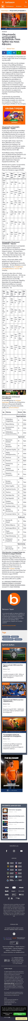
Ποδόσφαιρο (10, 6)
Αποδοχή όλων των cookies (20, 1014)
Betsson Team (11, 48)
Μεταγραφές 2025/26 (8, 639)
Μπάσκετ (19, 6)
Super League (6, 636)
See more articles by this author (9, 625)
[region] (14, 1011)
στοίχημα (12, 568)
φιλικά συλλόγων (14, 407)
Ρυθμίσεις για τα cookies (7, 1014)
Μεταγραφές (14, 636)
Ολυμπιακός (18, 639)
